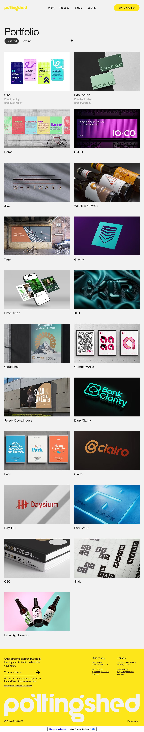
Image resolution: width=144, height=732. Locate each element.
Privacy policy (133, 721)
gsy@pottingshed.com (100, 672)
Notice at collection (57, 729)
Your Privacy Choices (79, 729)
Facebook (19, 686)
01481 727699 (97, 669)
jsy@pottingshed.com (125, 672)
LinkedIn (28, 686)
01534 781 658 (122, 669)
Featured (12, 40)
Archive (27, 40)
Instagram (9, 686)
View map (95, 674)
